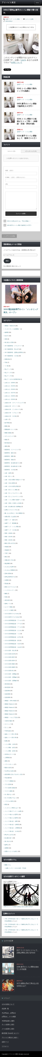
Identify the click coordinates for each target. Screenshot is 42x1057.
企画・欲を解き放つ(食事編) (13, 506)
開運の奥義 (8, 432)
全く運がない (8, 794)
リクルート (5, 1046)
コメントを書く (29, 19)
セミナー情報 (8, 607)
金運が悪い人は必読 (10, 516)
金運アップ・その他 (10, 530)
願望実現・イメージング (12, 449)
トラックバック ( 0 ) (31, 151)
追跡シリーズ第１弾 (10, 734)
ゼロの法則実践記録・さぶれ (13, 630)
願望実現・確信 (9, 453)
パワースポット (9, 764)
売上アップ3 (8, 376)
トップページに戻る (9, 236)
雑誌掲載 (7, 563)
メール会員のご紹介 (8, 1029)
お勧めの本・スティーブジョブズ (14, 402)
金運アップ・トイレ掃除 (12, 19)
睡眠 (6, 593)
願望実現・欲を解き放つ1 (12, 463)
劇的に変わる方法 (10, 543)
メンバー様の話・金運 (11, 821)
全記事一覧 (5, 1008)
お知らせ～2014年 (10, 386)
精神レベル (8, 603)
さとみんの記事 (9, 566)
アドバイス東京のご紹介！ (10, 1037)
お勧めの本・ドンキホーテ (12, 409)
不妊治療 (7, 777)
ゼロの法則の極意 (10, 664)
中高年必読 (8, 731)
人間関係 (7, 757)
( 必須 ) (9, 170)
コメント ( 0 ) (11, 151)
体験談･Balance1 (9, 704)
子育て (6, 553)
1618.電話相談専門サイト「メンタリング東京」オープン (21, 310)
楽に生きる (8, 841)
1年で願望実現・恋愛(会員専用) (14, 352)
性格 (6, 597)
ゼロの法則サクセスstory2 (12, 617)
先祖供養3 (7, 697)
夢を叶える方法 (9, 834)
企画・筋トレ (8, 476)
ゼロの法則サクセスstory (12, 613)
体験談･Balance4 (9, 714)
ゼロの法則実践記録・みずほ (13, 637)
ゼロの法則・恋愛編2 (11, 677)
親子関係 (7, 422)
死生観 (6, 583)
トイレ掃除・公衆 (10, 744)
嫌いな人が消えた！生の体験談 (14, 513)
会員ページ (5, 1042)
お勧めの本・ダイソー (11, 406)
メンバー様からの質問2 (11, 818)
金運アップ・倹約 (10, 520)
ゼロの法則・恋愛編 (10, 674)
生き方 (6, 335)
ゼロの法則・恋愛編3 (11, 680)
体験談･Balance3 (9, 710)
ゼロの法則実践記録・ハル (12, 633)
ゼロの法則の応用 (10, 654)
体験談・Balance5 (10, 325)
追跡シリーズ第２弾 (10, 737)
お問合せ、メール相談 (9, 1016)
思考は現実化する (10, 576)
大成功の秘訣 (8, 721)
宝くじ (6, 727)
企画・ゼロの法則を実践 (12, 486)
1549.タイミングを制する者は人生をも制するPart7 (18, 906)
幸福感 (6, 546)
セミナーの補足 (9, 610)
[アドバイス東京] (10, 2)
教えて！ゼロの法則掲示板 (12, 379)
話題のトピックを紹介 (11, 851)
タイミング (8, 724)
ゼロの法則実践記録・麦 (12, 640)
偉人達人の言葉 (9, 342)
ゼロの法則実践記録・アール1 (13, 620)
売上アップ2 (8, 372)
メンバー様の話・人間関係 (12, 828)
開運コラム (8, 865)
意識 (6, 339)
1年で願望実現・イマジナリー (13, 345)
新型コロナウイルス (10, 587)
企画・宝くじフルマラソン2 (13, 496)
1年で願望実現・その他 (11, 355)
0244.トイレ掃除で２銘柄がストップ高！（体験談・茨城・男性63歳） (27, 121)
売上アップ (8, 369)
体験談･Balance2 (9, 707)
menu (37, 2)
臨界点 (6, 844)
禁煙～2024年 (8, 540)
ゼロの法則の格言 (10, 657)
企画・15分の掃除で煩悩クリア (14, 479)
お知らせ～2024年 (10, 399)
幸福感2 (7, 550)
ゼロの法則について (8, 1004)
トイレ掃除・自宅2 (10, 751)
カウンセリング (9, 436)
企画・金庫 (8, 473)
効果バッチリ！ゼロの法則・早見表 (16, 868)
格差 (6, 439)
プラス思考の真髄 (10, 787)
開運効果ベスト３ (10, 429)
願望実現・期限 (9, 456)
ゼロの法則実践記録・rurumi (13, 643)
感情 (6, 446)
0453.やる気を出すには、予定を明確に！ (19, 221)
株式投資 (7, 443)
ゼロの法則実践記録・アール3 (13, 627)
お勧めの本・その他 (10, 416)
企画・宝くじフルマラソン (12, 493)
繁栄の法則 (8, 767)
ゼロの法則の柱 (9, 670)
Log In (23, 60)
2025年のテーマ (9, 754)
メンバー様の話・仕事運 (12, 824)
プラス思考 (8, 784)
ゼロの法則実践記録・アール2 (13, 623)
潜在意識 (7, 684)
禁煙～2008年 (8, 533)
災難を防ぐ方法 (9, 560)
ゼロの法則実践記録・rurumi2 (13, 647)
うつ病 (6, 366)
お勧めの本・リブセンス (12, 412)
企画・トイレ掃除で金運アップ (14, 499)
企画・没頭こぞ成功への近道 (13, 503)
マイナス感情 (8, 791)
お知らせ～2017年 (10, 392)
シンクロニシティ (10, 590)
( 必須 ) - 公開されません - (15, 177)
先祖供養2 (7, 694)
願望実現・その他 (10, 469)
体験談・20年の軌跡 (10, 700)
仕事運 (6, 580)
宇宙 (6, 362)
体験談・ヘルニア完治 (11, 717)
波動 (6, 761)
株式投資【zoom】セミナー (10, 1033)
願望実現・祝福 (9, 459)
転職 (6, 741)
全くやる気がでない (10, 797)
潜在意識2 (7, 687)
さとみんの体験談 (10, 570)
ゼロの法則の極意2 (10, 667)
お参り (6, 419)
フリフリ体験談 (9, 781)
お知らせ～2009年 (10, 382)
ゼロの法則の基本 (10, 660)
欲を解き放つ (8, 838)
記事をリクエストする (11, 509)
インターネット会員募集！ (12, 329)
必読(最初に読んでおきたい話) (13, 774)
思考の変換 (8, 573)
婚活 (6, 556)
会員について (16, 62)
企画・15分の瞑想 (10, 483)
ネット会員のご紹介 (8, 1024)
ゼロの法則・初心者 (10, 650)
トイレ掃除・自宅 (10, 747)
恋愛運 (6, 848)
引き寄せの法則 (9, 771)
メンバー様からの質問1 (11, 814)
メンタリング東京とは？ (12, 808)
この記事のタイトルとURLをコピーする (21, 27)
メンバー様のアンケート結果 (13, 811)
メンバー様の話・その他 (12, 831)
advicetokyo (8, 21)
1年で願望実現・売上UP (12, 349)
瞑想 (6, 804)
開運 (6, 426)
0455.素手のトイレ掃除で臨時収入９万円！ (19, 225)
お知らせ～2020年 (10, 396)
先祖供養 (7, 690)
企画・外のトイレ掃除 (11, 489)
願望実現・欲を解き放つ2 (12, 466)
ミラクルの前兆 (9, 801)
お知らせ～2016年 (10, 389)
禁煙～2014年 (8, 536)
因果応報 (7, 359)
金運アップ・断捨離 (10, 523)
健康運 (6, 332)
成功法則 (7, 600)
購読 (7, 261)
